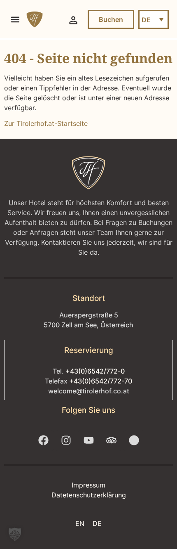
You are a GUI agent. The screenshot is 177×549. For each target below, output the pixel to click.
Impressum (88, 485)
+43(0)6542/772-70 (100, 381)
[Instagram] (66, 440)
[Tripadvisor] (111, 440)
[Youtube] (88, 440)
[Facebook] (43, 440)
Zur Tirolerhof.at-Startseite (46, 123)
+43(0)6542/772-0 (95, 371)
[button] (15, 19)
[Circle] (133, 440)
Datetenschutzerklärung (88, 495)
